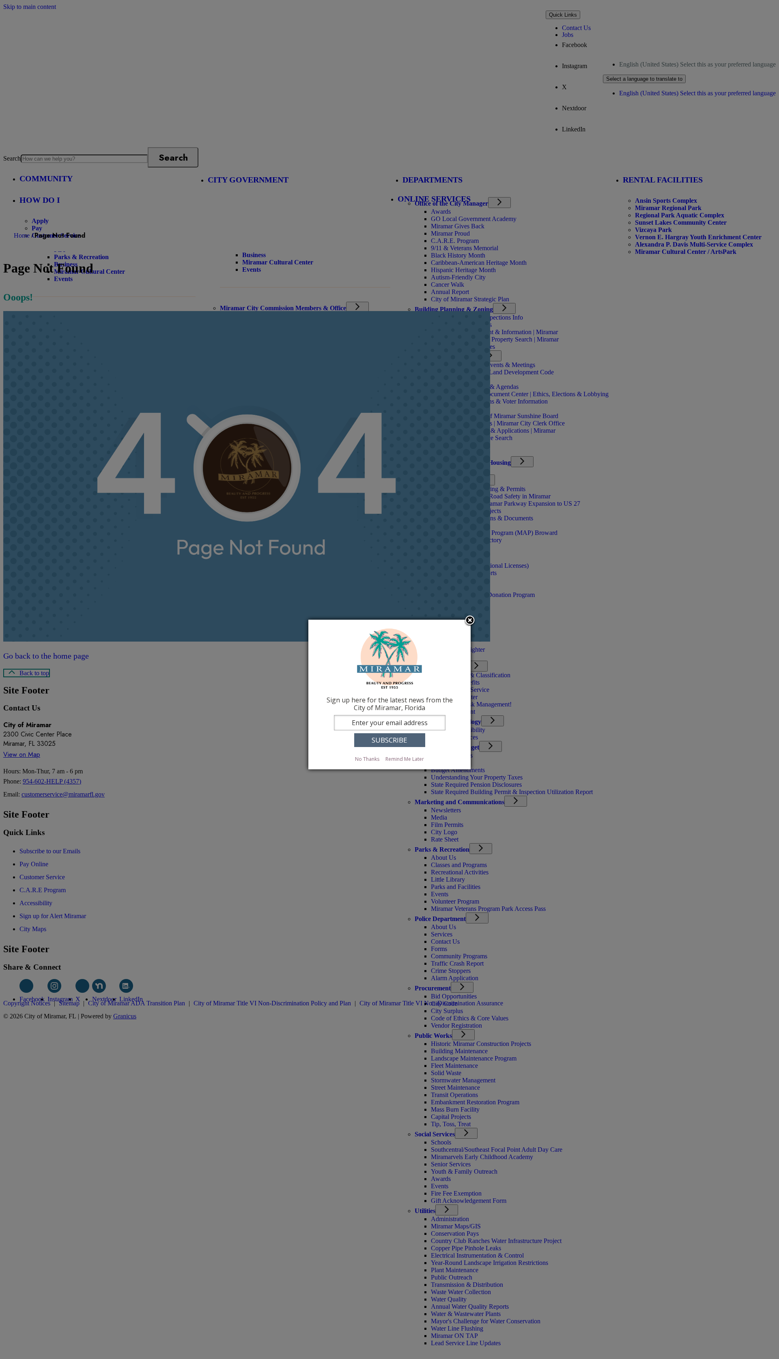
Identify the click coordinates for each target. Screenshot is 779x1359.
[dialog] (389, 694)
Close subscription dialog (470, 621)
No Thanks (367, 759)
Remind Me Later (404, 759)
